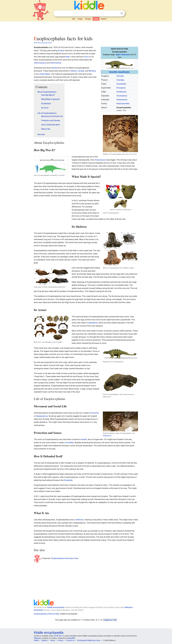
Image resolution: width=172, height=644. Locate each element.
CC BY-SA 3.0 (59, 636)
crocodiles (69, 442)
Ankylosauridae (122, 103)
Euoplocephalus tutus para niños (64, 558)
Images (80, 19)
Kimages (88, 19)
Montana (92, 70)
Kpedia (96, 19)
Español (103, 19)
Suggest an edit (109, 619)
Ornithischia (121, 91)
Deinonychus (55, 62)
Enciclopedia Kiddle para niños (88, 640)
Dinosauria (121, 87)
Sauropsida (121, 83)
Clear (117, 13)
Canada (80, 70)
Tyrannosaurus (40, 62)
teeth (68, 56)
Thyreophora (121, 95)
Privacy (60, 640)
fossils (54, 67)
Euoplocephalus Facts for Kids (46, 613)
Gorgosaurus (107, 435)
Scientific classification (119, 72)
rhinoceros (94, 412)
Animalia (120, 76)
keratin (84, 439)
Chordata (120, 79)
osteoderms (93, 322)
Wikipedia (37, 638)
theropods (68, 480)
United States (44, 74)
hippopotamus (42, 416)
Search (121, 13)
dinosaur (61, 50)
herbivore (79, 519)
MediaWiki (71, 638)
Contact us (70, 640)
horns (86, 56)
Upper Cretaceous (123, 54)
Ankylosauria (121, 99)
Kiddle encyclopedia (55, 607)
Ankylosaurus (100, 159)
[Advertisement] (86, 27)
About (53, 640)
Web (73, 19)
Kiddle (36, 640)
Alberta (74, 70)
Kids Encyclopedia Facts (43, 42)
